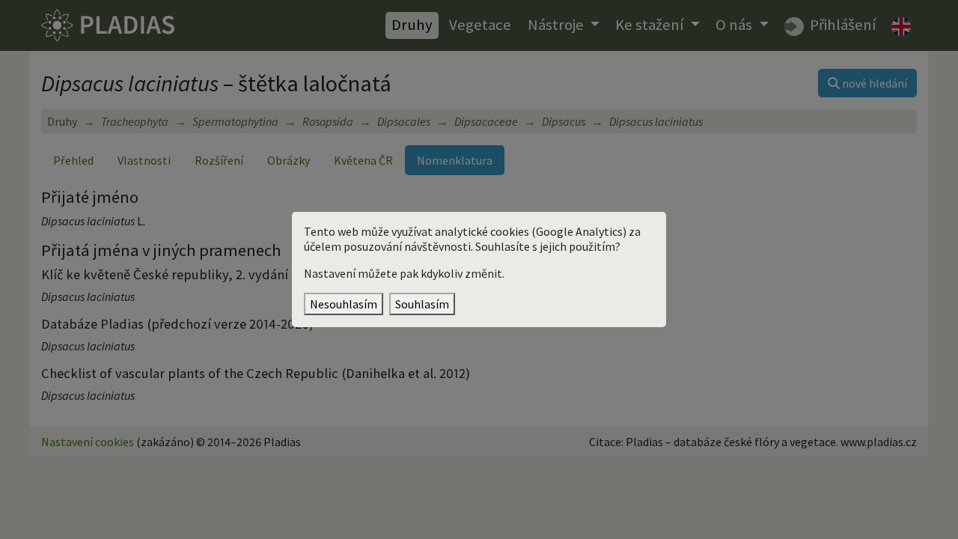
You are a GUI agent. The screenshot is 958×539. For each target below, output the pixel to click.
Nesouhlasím (343, 303)
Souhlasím (422, 303)
